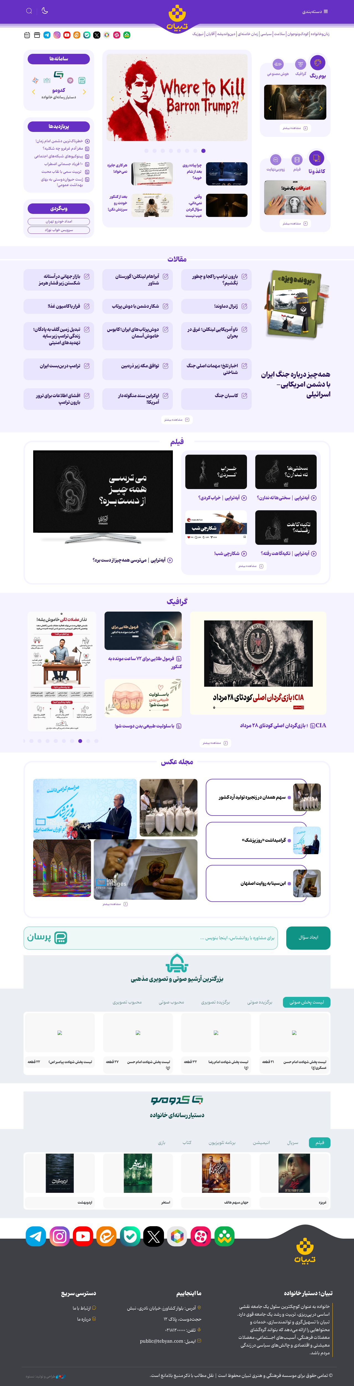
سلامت (279, 34)
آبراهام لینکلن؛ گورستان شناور (137, 280)
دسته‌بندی (312, 11)
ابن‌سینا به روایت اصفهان (263, 883)
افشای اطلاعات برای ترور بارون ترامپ (58, 399)
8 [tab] (146, 151)
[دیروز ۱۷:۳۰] (307, 840)
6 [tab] (163, 151)
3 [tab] (187, 151)
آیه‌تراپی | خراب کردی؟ (219, 498)
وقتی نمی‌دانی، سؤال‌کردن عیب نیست (194, 206)
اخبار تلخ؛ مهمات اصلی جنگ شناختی (212, 369)
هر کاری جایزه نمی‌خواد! (117, 168)
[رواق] (47, 80)
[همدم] (70, 80)
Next (112, 98)
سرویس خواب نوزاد (59, 230)
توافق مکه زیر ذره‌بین (140, 366)
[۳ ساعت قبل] (152, 205)
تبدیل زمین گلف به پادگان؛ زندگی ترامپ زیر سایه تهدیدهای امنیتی (56, 336)
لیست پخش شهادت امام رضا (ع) (228, 1065)
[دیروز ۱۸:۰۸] (307, 797)
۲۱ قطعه (268, 1062)
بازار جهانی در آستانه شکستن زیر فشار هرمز (59, 280)
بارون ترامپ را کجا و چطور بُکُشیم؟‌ (215, 280)
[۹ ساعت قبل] (227, 173)
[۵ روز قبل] (286, 527)
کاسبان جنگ (226, 396)
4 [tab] (179, 151)
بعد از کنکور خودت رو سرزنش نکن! (117, 203)
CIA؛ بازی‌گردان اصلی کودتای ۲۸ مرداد (283, 726)
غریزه (322, 1203)
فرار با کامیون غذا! (64, 306)
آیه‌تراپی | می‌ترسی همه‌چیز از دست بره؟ (129, 560)
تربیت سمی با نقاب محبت (62, 172)
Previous (242, 98)
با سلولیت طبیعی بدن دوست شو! (144, 726)
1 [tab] (203, 151)
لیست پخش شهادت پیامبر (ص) (70, 1062)
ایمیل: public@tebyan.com (168, 1341)
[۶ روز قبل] (143, 631)
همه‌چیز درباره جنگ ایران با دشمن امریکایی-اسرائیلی (295, 384)
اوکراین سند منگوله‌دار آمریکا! (138, 399)
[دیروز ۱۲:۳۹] (307, 883)
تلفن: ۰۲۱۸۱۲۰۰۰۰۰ (180, 1330)
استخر (166, 1203)
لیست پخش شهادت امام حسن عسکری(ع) (304, 1065)
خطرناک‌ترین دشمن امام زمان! (59, 141)
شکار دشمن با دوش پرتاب (135, 306)
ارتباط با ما (82, 1308)
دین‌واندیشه (226, 34)
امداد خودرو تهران (59, 221)
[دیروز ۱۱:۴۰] (62, 868)
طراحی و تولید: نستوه (41, 1376)
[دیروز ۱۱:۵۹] (177, 97)
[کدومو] (58, 74)
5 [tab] (171, 151)
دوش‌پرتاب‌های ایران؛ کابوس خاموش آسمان (133, 333)
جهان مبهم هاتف (236, 1203)
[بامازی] (35, 80)
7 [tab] (155, 151)
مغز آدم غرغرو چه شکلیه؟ (63, 148)
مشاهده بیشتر (292, 128)
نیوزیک (198, 34)
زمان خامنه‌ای (248, 34)
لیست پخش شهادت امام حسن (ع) (148, 1065)
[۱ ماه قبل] (295, 197)
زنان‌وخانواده (320, 34)
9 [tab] (31, 741)
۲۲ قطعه (34, 1062)
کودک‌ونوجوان (297, 34)
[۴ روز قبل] (216, 472)
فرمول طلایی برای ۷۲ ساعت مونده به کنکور (145, 663)
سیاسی (266, 34)
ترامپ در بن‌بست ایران (60, 366)
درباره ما (84, 1319)
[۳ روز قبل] (286, 472)
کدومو (58, 90)
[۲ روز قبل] (103, 491)
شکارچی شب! (227, 553)
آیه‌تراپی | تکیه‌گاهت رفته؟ (285, 553)
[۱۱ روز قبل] (295, 102)
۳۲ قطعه (190, 1062)
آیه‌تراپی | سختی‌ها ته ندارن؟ (283, 498)
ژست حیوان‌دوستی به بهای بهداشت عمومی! (62, 182)
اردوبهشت (85, 1203)
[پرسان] (81, 80)
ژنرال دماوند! (226, 306)
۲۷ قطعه (112, 1062)
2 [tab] (195, 151)
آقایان (210, 34)
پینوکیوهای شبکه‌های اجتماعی (58, 156)
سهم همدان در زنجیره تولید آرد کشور (252, 797)
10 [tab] (23, 741)
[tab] (317, 68)
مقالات (177, 259)
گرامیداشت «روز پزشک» (264, 840)
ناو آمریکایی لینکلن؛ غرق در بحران (213, 333)
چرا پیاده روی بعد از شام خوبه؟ (192, 171)
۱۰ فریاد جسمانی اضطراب (63, 164)
